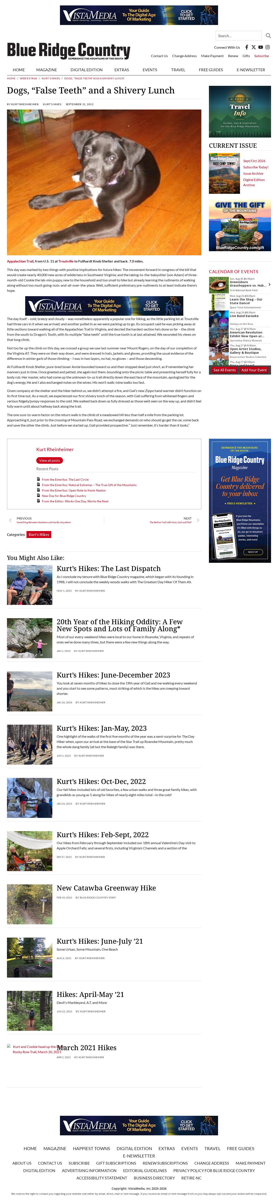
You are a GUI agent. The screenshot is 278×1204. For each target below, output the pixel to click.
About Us (21, 1163)
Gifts (246, 56)
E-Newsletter (251, 69)
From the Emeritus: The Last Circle (65, 479)
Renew (233, 56)
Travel (178, 69)
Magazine (54, 1148)
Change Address (184, 56)
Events (150, 69)
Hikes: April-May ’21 (90, 994)
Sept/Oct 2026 (254, 161)
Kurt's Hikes (51, 78)
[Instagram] (267, 47)
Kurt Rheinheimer (55, 449)
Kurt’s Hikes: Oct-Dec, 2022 (101, 781)
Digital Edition (134, 1148)
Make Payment (212, 56)
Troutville (66, 261)
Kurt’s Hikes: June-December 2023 (113, 674)
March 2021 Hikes (87, 1047)
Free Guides (211, 69)
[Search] (267, 35)
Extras (167, 1148)
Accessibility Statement (101, 1178)
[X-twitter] (253, 47)
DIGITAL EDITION (87, 69)
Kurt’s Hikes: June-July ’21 (100, 941)
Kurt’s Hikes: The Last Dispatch (109, 568)
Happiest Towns (91, 1148)
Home (19, 69)
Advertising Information (89, 1170)
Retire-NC (191, 1178)
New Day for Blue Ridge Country (64, 496)
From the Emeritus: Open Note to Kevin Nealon (74, 490)
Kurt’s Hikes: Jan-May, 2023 (102, 728)
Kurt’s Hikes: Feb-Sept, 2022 (103, 834)
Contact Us (159, 56)
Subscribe (261, 56)
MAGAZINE (46, 69)
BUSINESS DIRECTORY (154, 1178)
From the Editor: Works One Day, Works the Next (75, 501)
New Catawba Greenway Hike (106, 887)
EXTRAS (121, 69)
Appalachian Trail (20, 261)
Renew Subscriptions (165, 1163)
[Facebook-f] (246, 47)
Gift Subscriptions (116, 1163)
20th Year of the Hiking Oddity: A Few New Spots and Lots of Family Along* (120, 625)
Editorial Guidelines (145, 1170)
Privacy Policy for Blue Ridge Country (214, 1170)
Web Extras (28, 78)
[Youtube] (260, 47)
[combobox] (239, 35)
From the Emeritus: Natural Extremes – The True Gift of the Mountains (89, 485)
